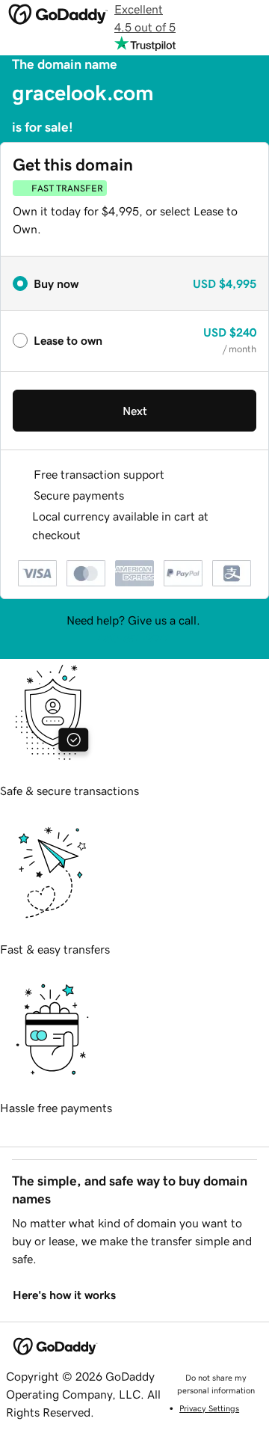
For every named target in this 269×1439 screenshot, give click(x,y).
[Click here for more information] (93, 535)
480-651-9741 (134, 638)
